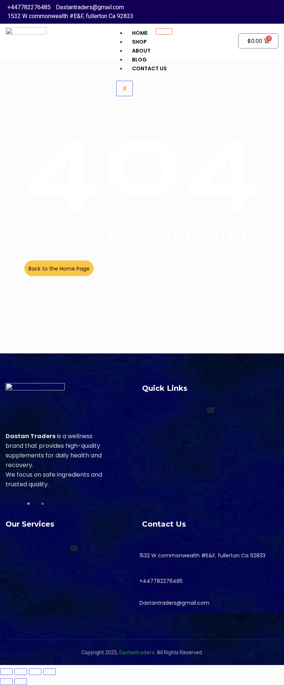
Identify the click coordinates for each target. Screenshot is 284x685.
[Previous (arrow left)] (6, 681)
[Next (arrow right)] (20, 681)
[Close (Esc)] (49, 671)
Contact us (149, 68)
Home (140, 33)
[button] (210, 410)
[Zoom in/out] (6, 671)
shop (139, 42)
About (141, 50)
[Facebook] (21, 502)
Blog (139, 59)
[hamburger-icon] (164, 31)
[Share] (35, 671)
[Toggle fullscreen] (20, 671)
